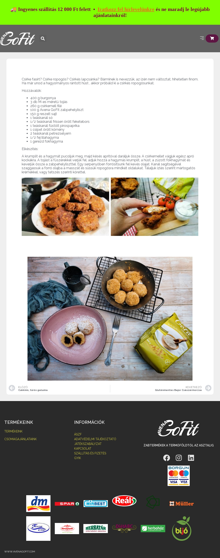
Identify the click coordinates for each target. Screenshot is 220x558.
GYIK (77, 458)
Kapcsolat (82, 448)
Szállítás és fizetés (90, 453)
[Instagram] (178, 457)
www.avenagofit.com (19, 551)
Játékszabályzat (88, 444)
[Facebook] (166, 457)
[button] (42, 38)
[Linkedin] (191, 457)
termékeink (13, 431)
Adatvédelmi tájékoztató (95, 439)
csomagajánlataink (20, 439)
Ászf (78, 434)
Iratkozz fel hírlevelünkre (126, 9)
